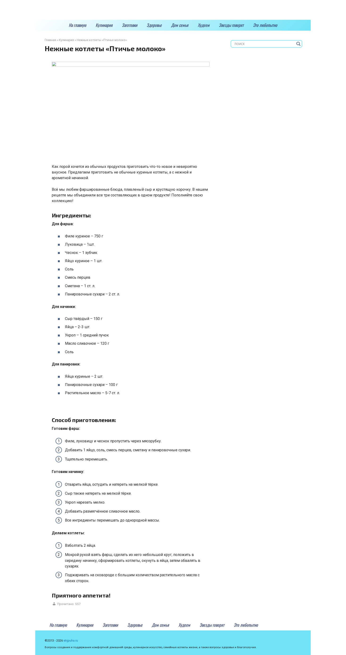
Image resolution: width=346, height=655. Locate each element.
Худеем (203, 25)
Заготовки (129, 25)
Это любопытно (265, 25)
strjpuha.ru (71, 640)
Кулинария (104, 25)
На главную (77, 25)
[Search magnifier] (298, 44)
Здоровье (154, 25)
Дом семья (179, 25)
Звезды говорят (231, 25)
